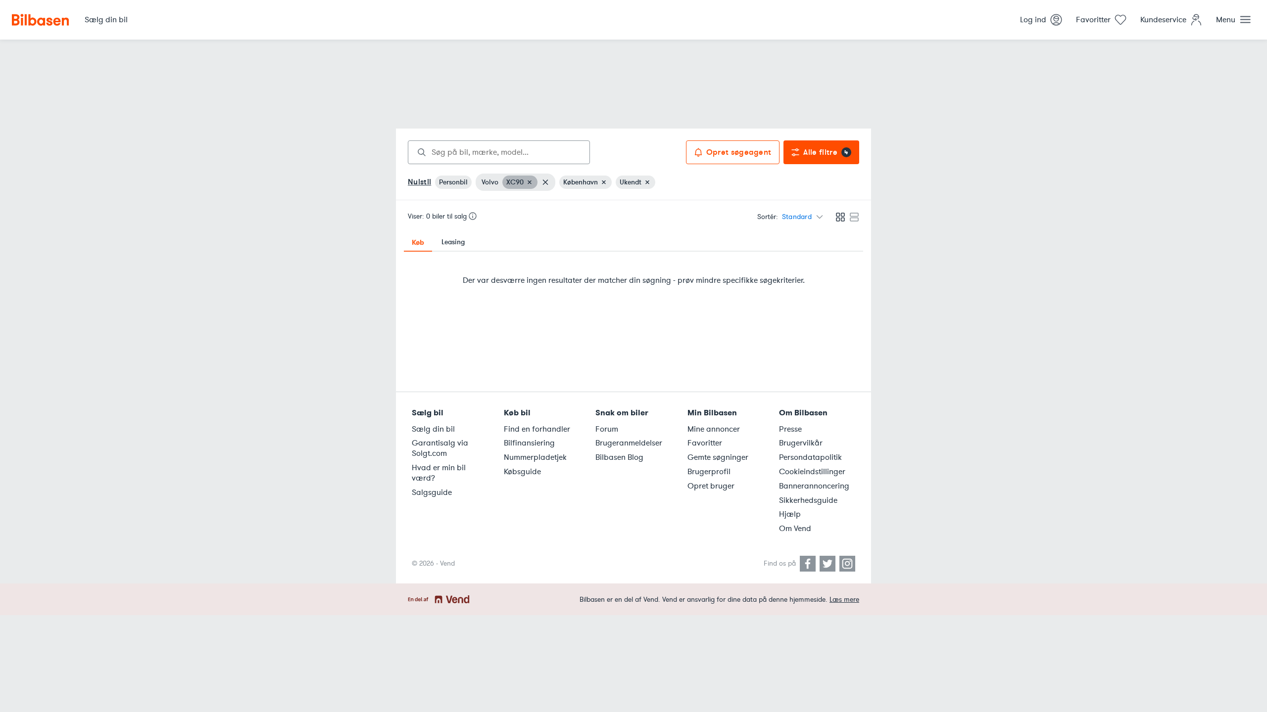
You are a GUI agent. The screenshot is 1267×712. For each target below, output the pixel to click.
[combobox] (499, 152)
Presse (790, 429)
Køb (418, 242)
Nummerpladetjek (535, 457)
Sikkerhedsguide (808, 500)
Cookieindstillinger (812, 471)
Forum (606, 429)
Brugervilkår (801, 443)
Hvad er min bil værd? (439, 473)
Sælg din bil (433, 429)
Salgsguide (432, 492)
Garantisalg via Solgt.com (440, 448)
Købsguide (522, 471)
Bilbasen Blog (619, 457)
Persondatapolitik (810, 457)
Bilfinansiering (529, 443)
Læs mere (844, 599)
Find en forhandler (537, 429)
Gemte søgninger (717, 457)
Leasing (453, 242)
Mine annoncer (713, 429)
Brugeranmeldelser (628, 443)
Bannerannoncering (814, 486)
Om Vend (795, 528)
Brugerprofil (709, 471)
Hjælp (790, 514)
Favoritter (704, 443)
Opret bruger (710, 486)
